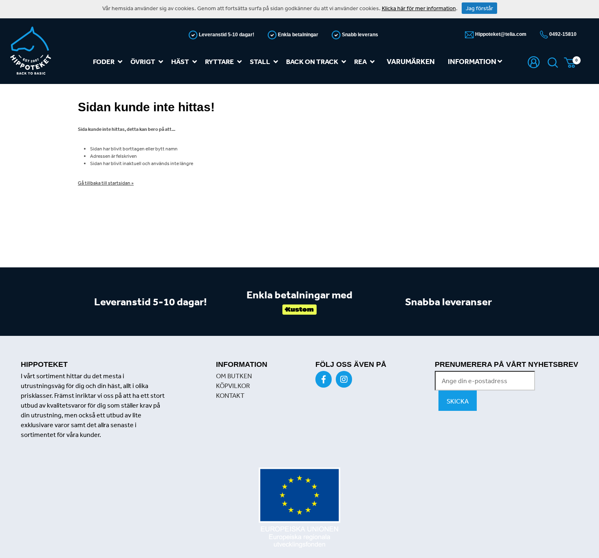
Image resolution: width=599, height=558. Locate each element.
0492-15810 (562, 34)
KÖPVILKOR (233, 386)
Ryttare (219, 61)
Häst (180, 61)
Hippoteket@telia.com (500, 34)
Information (473, 61)
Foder (104, 61)
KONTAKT (230, 395)
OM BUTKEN (234, 376)
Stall (260, 61)
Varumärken (411, 61)
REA (360, 61)
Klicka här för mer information (419, 8)
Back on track (312, 61)
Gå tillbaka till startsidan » (106, 183)
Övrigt (142, 61)
